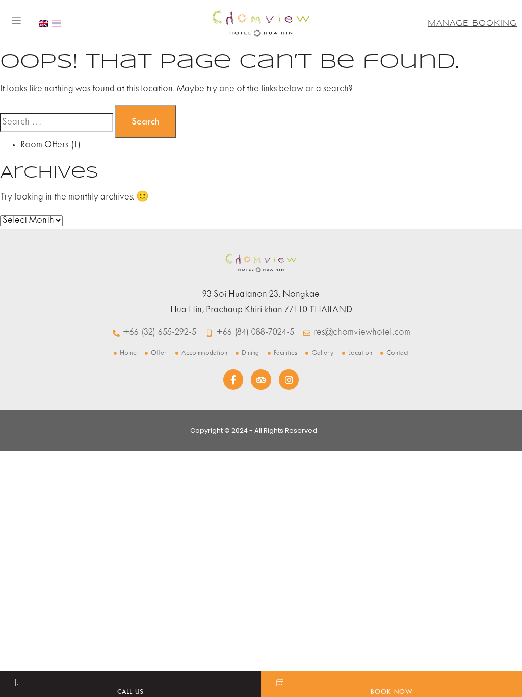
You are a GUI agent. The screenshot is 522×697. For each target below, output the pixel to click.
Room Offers (44, 145)
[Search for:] (56, 122)
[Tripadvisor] (261, 379)
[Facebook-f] (233, 379)
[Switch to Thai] (56, 23)
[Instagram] (289, 379)
